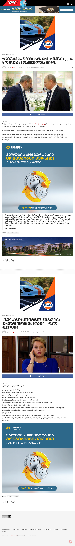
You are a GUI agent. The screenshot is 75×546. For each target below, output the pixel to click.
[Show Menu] (68, 4)
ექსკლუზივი (16, 529)
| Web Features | (13, 535)
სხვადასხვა (64, 529)
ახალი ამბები (11, 54)
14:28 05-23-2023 (24, 67)
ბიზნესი (24, 529)
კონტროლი (47, 529)
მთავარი (4, 54)
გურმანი (56, 529)
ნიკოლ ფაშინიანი (13, 232)
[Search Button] (72, 4)
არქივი (4, 531)
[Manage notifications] (70, 541)
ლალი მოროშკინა (13, 496)
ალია (13, 67)
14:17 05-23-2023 (24, 332)
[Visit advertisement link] (37, 34)
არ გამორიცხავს (39, 124)
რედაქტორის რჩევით (35, 529)
